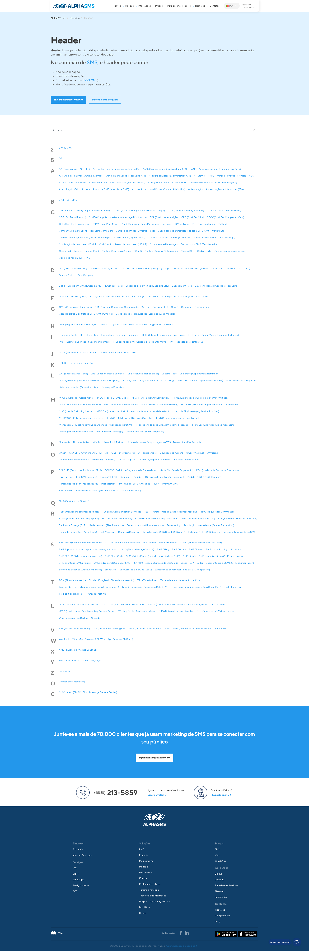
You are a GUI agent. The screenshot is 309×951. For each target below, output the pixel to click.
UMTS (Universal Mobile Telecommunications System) (177, 604)
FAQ (217, 921)
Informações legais (82, 855)
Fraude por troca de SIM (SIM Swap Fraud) (184, 296)
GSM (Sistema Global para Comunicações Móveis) (122, 307)
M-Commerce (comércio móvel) (76, 397)
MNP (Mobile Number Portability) (159, 404)
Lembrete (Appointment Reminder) (199, 373)
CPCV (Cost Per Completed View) (225, 217)
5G (60, 158)
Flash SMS (152, 296)
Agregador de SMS (158, 182)
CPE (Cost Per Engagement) (74, 224)
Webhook (64, 639)
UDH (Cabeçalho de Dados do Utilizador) (123, 604)
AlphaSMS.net (58, 18)
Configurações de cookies (180, 945)
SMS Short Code (114, 556)
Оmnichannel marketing (72, 681)
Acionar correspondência (72, 182)
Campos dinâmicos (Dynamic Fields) (135, 230)
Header (103, 324)
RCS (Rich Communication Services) (121, 511)
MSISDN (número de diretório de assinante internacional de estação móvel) (137, 411)
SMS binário (189, 556)
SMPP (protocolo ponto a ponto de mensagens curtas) (88, 549)
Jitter (134, 352)
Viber (167, 628)
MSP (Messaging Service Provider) (200, 411)
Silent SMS (111, 569)
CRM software (181, 224)
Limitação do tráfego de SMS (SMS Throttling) (148, 380)
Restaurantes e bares (150, 884)
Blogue (218, 873)
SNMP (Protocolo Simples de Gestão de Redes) (160, 562)
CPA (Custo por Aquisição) (164, 217)
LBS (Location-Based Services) (108, 373)
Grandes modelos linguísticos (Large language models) (145, 313)
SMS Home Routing (217, 549)
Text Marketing (232, 587)
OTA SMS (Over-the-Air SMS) (85, 452)
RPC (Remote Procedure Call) (198, 518)
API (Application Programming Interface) (81, 175)
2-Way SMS (65, 147)
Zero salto (64, 671)
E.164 (62, 285)
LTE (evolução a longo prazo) (143, 373)
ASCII (252, 175)
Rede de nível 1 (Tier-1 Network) (106, 525)
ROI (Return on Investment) (117, 518)
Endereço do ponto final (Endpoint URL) (147, 285)
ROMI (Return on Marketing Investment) (157, 518)
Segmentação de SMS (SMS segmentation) (230, 562)
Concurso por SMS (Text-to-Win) (199, 244)
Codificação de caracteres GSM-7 (77, 244)
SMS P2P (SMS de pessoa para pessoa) (80, 556)
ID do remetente (68, 335)
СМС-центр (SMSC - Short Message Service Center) (88, 692)
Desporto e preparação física (154, 901)
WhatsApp (78, 879)
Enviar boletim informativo (68, 99)
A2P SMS (85, 169)
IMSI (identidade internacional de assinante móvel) (139, 341)
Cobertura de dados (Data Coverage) (214, 237)
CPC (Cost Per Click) (192, 217)
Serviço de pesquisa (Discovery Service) (80, 569)
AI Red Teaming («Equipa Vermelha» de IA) (116, 169)
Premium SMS (170, 483)
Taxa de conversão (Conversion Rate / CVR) (145, 587)
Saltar (200, 562)
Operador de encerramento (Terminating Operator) (87, 459)
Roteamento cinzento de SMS (239, 532)
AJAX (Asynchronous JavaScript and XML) (165, 169)
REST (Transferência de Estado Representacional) (171, 511)
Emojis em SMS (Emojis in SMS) (85, 285)
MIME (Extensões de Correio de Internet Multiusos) (200, 397)
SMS (92, 62)
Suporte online (220, 794)
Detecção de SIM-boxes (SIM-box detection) (197, 268)
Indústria (143, 866)
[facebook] (181, 932)
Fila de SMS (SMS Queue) (73, 296)
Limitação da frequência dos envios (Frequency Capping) (89, 380)
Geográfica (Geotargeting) (195, 307)
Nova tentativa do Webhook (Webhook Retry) (98, 442)
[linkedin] (187, 932)
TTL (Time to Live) (147, 580)
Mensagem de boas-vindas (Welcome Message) (162, 424)
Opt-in (121, 459)
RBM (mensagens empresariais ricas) (79, 511)
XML (94, 80)
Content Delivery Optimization (161, 251)
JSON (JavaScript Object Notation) (78, 352)
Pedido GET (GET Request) (115, 477)
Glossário (75, 18)
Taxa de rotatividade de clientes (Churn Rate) (196, 587)
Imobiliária (144, 907)
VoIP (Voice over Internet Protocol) (192, 628)
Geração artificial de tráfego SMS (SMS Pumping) (86, 313)
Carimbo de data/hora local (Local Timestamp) (84, 237)
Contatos (215, 6)
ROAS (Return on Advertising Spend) (79, 518)
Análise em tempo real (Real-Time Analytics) (213, 182)
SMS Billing (163, 549)
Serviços (78, 862)
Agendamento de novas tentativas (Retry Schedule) (117, 182)
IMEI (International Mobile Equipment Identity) (213, 335)
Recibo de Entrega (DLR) (72, 525)
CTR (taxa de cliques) (203, 224)
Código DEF (187, 251)
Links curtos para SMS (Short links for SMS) (200, 380)
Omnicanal (212, 452)
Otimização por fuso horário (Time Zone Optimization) (169, 459)
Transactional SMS (96, 593)
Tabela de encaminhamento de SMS (180, 580)
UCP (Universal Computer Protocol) (78, 604)
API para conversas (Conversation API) (170, 175)
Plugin (156, 483)
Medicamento (146, 861)
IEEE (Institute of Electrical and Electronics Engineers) (109, 335)
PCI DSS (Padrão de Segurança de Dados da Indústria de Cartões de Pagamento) (149, 470)
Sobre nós (78, 849)
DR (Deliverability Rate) (104, 268)
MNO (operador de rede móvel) (121, 404)
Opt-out (132, 459)
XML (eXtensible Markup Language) (78, 649)
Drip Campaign (86, 275)
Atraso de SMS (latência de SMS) (111, 189)
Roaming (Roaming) (129, 532)
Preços (159, 6)
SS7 (192, 562)
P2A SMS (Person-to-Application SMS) (80, 470)
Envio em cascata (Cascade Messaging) (216, 285)
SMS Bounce (179, 549)
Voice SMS (220, 628)
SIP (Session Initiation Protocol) (122, 542)
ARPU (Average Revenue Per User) (227, 175)
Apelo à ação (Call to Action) (74, 189)
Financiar (144, 855)
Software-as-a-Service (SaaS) (136, 569)
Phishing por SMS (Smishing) (134, 483)
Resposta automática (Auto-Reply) (78, 532)
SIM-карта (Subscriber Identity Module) (81, 542)
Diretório (219, 879)
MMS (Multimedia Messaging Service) (80, 404)
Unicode (95, 617)
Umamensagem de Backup (73, 617)
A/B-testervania (68, 169)
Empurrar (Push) (114, 285)
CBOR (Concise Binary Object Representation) (84, 210)
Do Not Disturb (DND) (237, 268)
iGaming (143, 878)
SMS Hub (235, 549)
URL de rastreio (218, 604)
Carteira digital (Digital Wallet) (128, 237)
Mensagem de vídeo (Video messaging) (213, 424)
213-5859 (115, 793)
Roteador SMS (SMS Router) (204, 532)
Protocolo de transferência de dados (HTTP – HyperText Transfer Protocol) (100, 490)
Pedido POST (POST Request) (204, 477)
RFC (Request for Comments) (217, 511)
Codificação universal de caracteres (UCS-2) (123, 244)
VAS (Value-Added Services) (74, 628)
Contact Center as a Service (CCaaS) (122, 251)
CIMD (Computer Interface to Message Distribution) (118, 217)
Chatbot (152, 237)
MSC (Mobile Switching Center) (76, 411)
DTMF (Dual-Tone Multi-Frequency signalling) (144, 268)
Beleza (142, 913)
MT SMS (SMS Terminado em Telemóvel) (81, 418)
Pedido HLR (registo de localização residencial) (158, 477)
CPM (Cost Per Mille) (105, 224)
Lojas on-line (145, 872)
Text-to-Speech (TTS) (71, 593)
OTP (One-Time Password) (120, 452)
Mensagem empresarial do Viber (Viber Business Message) (91, 431)
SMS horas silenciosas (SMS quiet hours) (221, 556)
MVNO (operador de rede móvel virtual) (177, 418)
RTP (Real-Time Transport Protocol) (237, 518)
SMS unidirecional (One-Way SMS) (112, 562)
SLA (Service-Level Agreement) (160, 542)
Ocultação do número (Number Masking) (181, 452)
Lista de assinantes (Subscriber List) (78, 387)
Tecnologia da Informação (152, 895)
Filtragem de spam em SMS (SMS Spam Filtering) (117, 296)
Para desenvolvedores (179, 6)
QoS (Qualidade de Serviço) (74, 501)
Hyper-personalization (162, 324)
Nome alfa (64, 442)
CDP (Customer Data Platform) (224, 210)
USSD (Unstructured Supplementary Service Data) (86, 611)
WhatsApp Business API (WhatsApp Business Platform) (102, 639)
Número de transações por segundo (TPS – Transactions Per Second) (163, 442)
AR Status (199, 175)
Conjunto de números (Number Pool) (79, 251)
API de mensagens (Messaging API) (126, 175)
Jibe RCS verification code (114, 352)
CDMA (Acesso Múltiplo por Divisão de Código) (139, 210)
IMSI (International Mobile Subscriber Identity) (84, 341)
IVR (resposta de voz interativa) (187, 341)
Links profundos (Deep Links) (241, 380)
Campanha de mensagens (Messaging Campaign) (86, 230)
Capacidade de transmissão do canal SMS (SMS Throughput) (191, 230)
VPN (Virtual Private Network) (145, 628)
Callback (223, 224)
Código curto (204, 251)
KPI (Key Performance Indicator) (76, 363)
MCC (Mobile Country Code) (113, 397)
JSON (86, 80)
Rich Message (107, 532)
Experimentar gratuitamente (154, 757)
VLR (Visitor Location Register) (109, 628)
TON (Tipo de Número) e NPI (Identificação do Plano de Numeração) (96, 580)
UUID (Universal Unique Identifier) (176, 611)
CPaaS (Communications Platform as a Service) (145, 224)
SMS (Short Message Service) (137, 549)
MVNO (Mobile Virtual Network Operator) (130, 418)
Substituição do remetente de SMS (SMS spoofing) (183, 569)
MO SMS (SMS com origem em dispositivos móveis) (209, 404)
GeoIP (174, 307)
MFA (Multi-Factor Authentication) (150, 397)
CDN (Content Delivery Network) (186, 210)
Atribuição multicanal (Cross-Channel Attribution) (158, 189)
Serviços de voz (81, 885)
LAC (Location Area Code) (73, 373)
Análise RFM (179, 182)
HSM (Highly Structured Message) (78, 324)
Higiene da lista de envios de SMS (129, 324)
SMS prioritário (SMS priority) (75, 562)
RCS (75, 891)
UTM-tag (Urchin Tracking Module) (136, 611)
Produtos (116, 6)
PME (141, 849)
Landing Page (169, 373)
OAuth (62, 452)
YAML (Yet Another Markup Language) (80, 660)
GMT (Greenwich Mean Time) (75, 307)
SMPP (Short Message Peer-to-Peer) (201, 542)
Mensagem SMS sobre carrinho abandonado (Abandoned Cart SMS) (96, 424)
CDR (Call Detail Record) (72, 217)
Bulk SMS (72, 199)
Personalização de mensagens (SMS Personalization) (87, 483)
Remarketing (174, 525)
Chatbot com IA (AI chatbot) (176, 237)
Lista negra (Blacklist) (112, 387)
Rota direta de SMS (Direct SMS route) (163, 532)
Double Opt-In (67, 275)
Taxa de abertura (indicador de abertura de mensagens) (89, 587)
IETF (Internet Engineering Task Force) (163, 335)
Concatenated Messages (164, 244)
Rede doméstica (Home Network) (145, 525)
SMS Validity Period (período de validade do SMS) (153, 556)
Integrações (144, 6)
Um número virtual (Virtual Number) (216, 611)
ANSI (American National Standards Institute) (216, 169)
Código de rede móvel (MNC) (75, 257)
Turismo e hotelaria (149, 890)
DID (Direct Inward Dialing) (73, 268)
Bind (61, 199)
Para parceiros (222, 915)
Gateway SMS (160, 307)
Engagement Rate (182, 285)
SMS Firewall (196, 549)
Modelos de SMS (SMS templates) (145, 431)
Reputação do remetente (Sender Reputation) (208, 525)
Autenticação (195, 189)
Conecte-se (247, 7)
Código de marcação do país (229, 251)
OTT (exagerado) (147, 452)
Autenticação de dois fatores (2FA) (225, 189)
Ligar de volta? (156, 794)
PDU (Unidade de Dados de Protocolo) (217, 470)
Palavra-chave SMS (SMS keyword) (78, 477)
